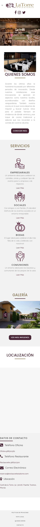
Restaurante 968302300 (10, 462)
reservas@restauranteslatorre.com (14, 474)
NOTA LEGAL (20, 516)
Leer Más (20, 188)
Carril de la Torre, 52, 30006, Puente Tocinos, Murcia (18, 486)
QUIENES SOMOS (20, 521)
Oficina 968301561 (7, 451)
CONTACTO (20, 525)
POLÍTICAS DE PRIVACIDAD (20, 512)
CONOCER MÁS (20, 38)
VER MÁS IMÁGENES (20, 337)
